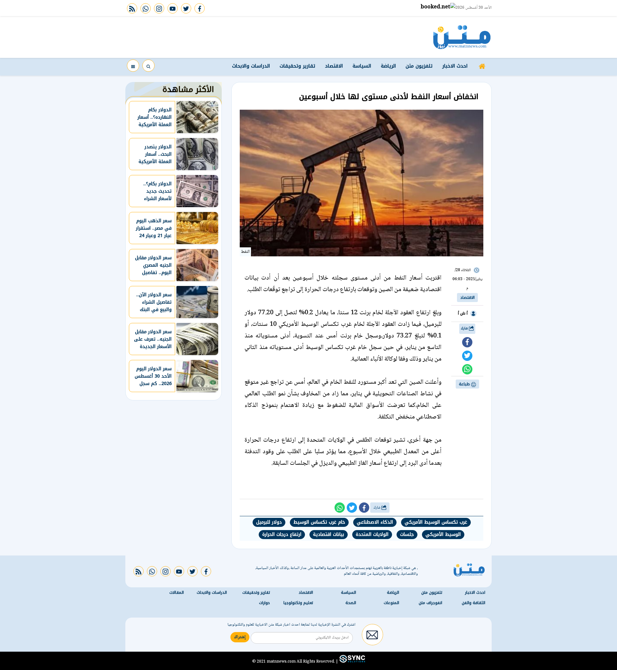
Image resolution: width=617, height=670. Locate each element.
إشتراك (240, 637)
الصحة (350, 602)
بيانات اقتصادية (328, 534)
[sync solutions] (351, 661)
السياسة (362, 65)
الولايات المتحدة (372, 534)
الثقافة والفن (473, 602)
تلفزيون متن (419, 65)
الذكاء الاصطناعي (375, 522)
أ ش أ (463, 313)
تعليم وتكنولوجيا (298, 602)
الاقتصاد (334, 65)
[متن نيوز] (462, 37)
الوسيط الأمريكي (443, 534)
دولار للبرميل (269, 522)
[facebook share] (467, 342)
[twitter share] (467, 356)
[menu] (133, 66)
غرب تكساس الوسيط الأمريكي (436, 522)
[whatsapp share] (467, 369)
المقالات (176, 592)
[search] (148, 66)
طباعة (465, 384)
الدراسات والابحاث (251, 65)
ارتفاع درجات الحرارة (281, 534)
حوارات (264, 602)
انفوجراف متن (430, 602)
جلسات (407, 534)
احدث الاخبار (455, 65)
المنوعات (391, 602)
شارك (465, 328)
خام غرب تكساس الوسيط (319, 522)
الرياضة (388, 65)
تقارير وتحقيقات (297, 65)
